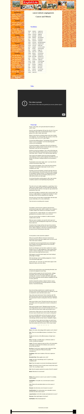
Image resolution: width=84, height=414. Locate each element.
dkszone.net (40, 412)
